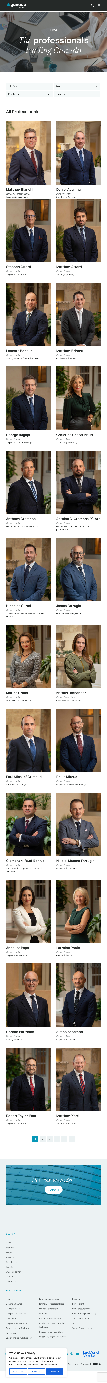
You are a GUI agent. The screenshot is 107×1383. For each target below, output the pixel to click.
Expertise (10, 1247)
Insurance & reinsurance (50, 1318)
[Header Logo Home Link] (16, 5)
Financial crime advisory (49, 1299)
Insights (9, 1267)
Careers (9, 1276)
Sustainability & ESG (81, 1318)
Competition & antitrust (16, 1313)
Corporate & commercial (17, 1323)
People (9, 1252)
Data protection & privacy (17, 1328)
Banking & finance (14, 1304)
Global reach (11, 1262)
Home (8, 1242)
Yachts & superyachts (82, 1328)
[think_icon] (96, 1364)
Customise (18, 1371)
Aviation (9, 1299)
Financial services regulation (51, 1304)
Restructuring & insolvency (84, 1313)
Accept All (54, 1371)
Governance (44, 1313)
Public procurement (81, 1308)
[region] (36, 1362)
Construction (12, 1318)
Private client (78, 1304)
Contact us (53, 1189)
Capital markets (13, 1308)
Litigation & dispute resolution (52, 1336)
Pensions (76, 1299)
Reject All (36, 1371)
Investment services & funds (51, 1332)
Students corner (13, 1271)
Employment (11, 1333)
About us (10, 1257)
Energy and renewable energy (19, 1338)
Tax (73, 1323)
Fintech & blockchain (48, 1308)
